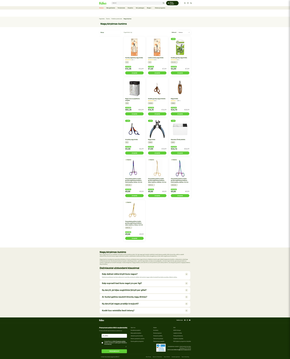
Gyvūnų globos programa (137, 341)
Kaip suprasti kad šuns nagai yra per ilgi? (122, 283)
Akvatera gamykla (176, 356)
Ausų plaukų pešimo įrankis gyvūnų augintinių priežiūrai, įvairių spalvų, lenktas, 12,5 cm (179, 180)
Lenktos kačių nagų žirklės (156, 58)
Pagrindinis (102, 18)
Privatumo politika (157, 336)
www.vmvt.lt (187, 349)
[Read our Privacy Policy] (126, 346)
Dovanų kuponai (157, 333)
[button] (191, 3)
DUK (174, 327)
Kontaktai (155, 330)
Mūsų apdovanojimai (136, 333)
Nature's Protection (157, 356)
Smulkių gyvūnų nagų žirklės (179, 58)
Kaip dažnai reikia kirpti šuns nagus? (120, 274)
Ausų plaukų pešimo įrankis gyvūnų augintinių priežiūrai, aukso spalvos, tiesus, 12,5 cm (134, 223)
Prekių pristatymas (178, 336)
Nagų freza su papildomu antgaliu (132, 99)
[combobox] (138, 3)
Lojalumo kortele (177, 333)
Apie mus (133, 327)
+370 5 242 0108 (171, 349)
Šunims (108, 18)
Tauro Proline (167, 356)
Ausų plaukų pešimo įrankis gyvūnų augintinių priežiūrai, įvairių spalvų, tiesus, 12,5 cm (133, 180)
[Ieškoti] (163, 3)
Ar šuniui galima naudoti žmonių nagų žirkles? (124, 297)
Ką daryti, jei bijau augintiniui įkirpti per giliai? (124, 290)
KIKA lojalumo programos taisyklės (182, 341)
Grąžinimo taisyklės (178, 338)
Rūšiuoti (174, 32)
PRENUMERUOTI (114, 351)
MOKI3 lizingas (177, 330)
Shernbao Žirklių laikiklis (178, 139)
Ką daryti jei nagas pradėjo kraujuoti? (120, 303)
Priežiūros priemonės (116, 18)
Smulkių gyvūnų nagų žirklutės (156, 98)
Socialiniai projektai (135, 330)
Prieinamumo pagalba (158, 341)
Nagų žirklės (174, 98)
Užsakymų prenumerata (137, 336)
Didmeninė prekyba (158, 338)
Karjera (155, 327)
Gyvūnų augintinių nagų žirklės (134, 58)
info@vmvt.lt (180, 349)
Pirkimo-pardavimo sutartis (137, 338)
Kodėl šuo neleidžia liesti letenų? (118, 310)
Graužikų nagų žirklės (131, 139)
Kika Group (148, 356)
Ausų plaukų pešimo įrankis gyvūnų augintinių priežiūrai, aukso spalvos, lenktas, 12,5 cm (157, 180)
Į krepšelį (134, 73)
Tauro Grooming (185, 356)
